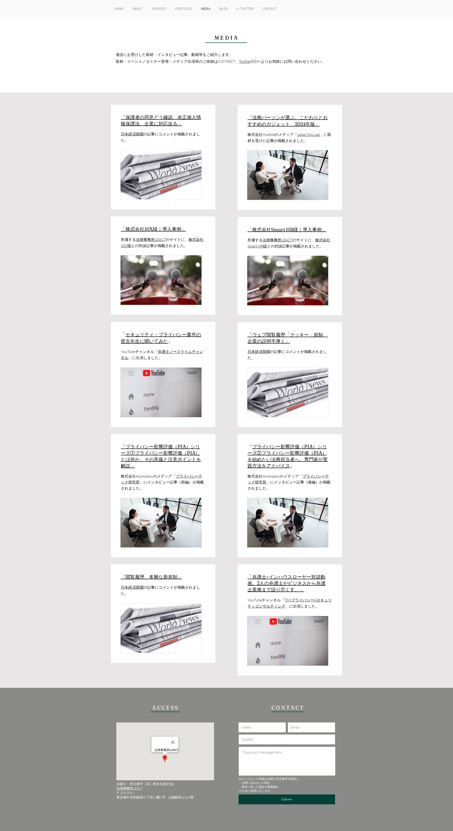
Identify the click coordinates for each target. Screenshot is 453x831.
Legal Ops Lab (308, 134)
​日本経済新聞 (132, 134)
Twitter (245, 61)
